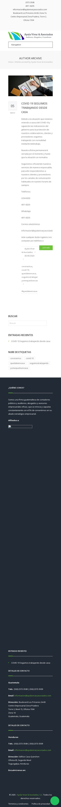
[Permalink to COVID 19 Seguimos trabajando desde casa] (30, 85)
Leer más (46, 248)
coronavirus (27, 266)
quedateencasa (29, 273)
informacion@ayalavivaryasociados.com (30, 9)
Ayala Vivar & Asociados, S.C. (30, 794)
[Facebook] (28, 26)
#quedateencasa (29, 291)
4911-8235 (29, 6)
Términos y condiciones (18, 804)
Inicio (10, 62)
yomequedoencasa (30, 280)
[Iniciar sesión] (33, 26)
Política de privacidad (41, 804)
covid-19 (25, 270)
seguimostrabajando (31, 277)
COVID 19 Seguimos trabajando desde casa (34, 108)
